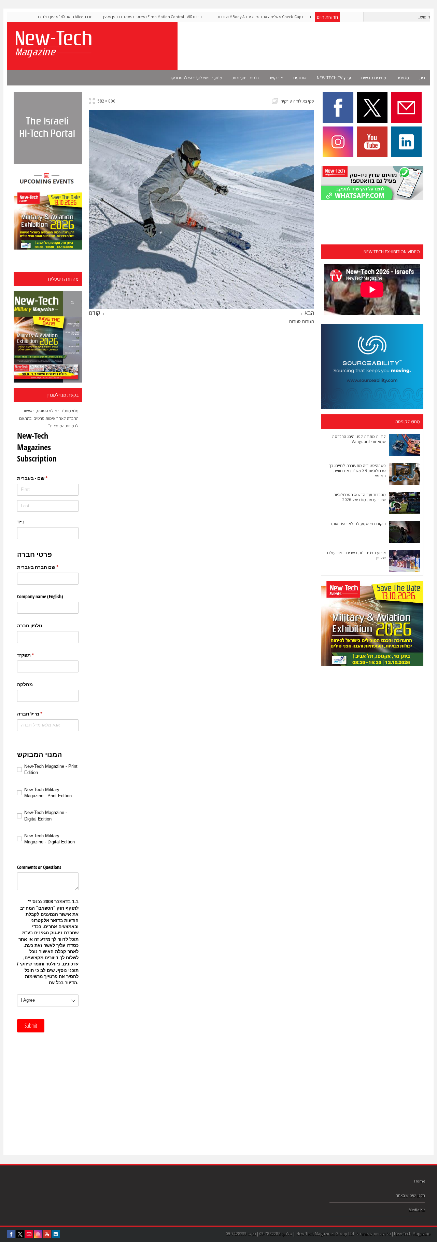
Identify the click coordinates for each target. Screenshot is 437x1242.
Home (419, 1181)
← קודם (98, 313)
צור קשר (276, 78)
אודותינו (300, 78)
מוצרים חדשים (373, 78)
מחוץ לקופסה (407, 421)
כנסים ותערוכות (245, 78)
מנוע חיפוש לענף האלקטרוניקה (195, 78)
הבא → (305, 313)
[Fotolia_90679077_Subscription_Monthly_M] (201, 305)
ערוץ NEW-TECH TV (334, 78)
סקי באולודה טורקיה (297, 101)
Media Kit (417, 1209)
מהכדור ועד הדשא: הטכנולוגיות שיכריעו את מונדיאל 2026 (359, 497)
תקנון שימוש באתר (410, 1195)
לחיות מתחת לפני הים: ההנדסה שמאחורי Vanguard (359, 438)
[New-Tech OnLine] (53, 54)
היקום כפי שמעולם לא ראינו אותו (358, 523)
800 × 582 (106, 101)
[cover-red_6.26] (48, 337)
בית (422, 78)
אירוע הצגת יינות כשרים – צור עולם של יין (356, 555)
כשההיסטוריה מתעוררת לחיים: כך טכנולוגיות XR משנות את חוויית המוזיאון (357, 471)
